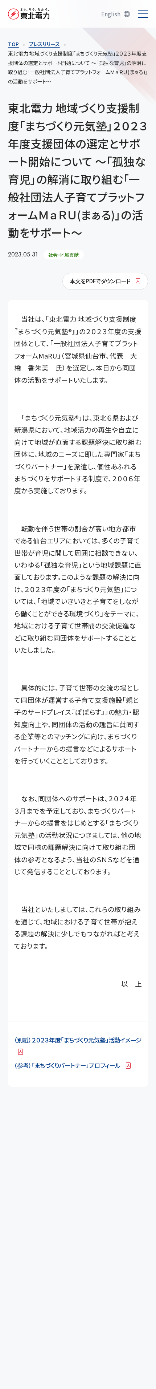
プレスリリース (44, 44)
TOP (13, 44)
